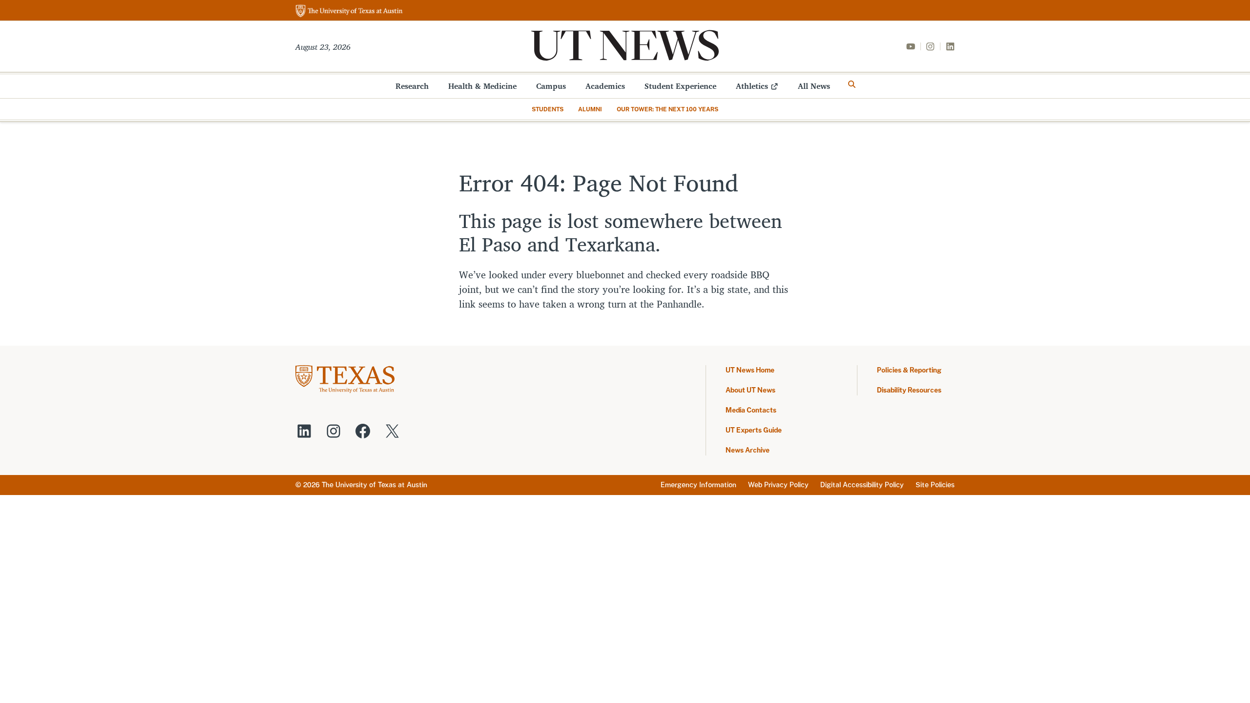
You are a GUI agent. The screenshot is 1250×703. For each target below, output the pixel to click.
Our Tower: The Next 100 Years (667, 109)
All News (814, 86)
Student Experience (680, 86)
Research (412, 86)
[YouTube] (910, 46)
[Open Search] (852, 84)
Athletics (752, 86)
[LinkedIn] (950, 46)
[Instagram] (930, 46)
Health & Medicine (482, 86)
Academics (605, 86)
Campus (551, 86)
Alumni (590, 109)
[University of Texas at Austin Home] (349, 11)
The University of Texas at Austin (374, 485)
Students (547, 109)
